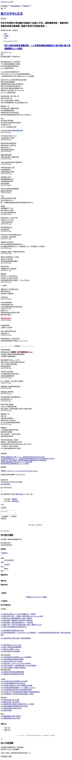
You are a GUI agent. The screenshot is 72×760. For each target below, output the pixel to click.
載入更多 (3, 507)
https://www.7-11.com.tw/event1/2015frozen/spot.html (22, 471)
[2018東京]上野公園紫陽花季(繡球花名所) (14, 627)
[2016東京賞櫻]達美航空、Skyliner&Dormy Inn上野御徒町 (18, 632)
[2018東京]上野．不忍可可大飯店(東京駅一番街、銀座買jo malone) (21, 624)
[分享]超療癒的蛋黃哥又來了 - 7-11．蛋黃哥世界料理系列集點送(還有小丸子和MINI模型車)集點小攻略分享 (28, 458)
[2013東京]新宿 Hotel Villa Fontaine (11, 645)
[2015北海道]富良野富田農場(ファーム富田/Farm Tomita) (18, 687)
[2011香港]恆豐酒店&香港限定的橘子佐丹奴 (14, 706)
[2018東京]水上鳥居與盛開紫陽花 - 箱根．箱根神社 (16, 618)
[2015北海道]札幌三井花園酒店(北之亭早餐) (14, 681)
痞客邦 (17, 494)
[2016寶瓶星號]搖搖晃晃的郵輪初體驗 (12, 672)
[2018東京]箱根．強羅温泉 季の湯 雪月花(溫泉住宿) (17, 620)
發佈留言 (3, 518)
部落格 (6, 36)
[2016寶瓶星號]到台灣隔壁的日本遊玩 (12, 674)
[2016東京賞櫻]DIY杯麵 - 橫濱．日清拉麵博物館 (16, 638)
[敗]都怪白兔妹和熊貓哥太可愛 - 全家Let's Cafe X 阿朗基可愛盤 (16, 462)
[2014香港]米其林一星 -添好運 (10, 702)
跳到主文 (3, 18)
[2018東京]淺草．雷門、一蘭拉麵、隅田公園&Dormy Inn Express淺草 (22, 616)
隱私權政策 (46, 735)
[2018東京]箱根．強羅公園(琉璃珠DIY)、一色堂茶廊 (17, 622)
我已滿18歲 (4, 756)
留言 (21, 494)
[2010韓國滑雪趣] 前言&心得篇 (10, 718)
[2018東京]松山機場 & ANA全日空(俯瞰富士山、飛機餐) (18, 614)
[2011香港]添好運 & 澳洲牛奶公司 (11, 708)
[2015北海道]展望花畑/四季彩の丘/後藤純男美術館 (16, 690)
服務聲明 (52, 735)
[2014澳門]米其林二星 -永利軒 (10, 700)
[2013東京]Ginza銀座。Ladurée (10, 649)
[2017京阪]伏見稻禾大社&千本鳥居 (12, 661)
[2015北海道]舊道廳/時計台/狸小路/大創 (13, 683)
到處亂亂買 (15, 501)
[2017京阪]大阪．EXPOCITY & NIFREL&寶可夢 (16, 663)
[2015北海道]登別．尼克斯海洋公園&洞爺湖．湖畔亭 (17, 694)
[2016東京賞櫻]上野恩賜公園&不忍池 (12, 630)
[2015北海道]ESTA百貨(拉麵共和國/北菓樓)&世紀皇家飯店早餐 (20, 692)
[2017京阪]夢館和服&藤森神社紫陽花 (12, 659)
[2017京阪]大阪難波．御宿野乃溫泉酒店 (13, 668)
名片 (5, 38)
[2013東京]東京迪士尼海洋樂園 (10, 651)
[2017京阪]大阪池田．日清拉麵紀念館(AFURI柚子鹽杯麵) (19, 665)
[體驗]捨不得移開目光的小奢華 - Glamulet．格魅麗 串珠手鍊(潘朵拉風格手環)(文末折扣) (23, 457)
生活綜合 (15, 30)
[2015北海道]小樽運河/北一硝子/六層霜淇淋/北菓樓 (16, 685)
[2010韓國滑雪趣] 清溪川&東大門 (11, 716)
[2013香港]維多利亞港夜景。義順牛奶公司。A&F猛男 (17, 704)
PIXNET (23, 735)
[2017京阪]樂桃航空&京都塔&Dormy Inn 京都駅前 (16, 657)
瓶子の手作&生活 (12, 13)
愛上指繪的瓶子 (6, 484)
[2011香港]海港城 (6, 710)
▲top (2, 504)
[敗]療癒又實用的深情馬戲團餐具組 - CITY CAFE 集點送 (15, 463)
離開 (10, 756)
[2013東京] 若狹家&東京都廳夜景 (11, 647)
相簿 (5, 34)
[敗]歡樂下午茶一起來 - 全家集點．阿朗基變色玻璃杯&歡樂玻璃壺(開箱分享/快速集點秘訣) (23, 460)
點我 (24, 74)
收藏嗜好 (14, 499)
